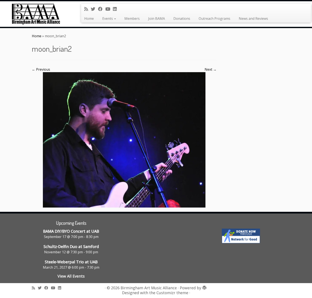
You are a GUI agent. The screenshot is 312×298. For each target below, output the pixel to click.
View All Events (71, 276)
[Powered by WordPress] (203, 286)
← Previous (41, 69)
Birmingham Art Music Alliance (149, 288)
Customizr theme (172, 293)
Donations (181, 18)
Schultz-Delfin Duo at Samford (71, 246)
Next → (210, 69)
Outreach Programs (214, 18)
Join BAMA (156, 18)
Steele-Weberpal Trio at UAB (71, 261)
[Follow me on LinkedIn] (116, 9)
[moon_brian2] (124, 139)
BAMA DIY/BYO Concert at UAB (71, 231)
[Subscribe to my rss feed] (87, 9)
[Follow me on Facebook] (101, 9)
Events (108, 18)
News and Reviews (253, 18)
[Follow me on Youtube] (109, 9)
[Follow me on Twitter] (94, 9)
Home (89, 18)
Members (132, 18)
